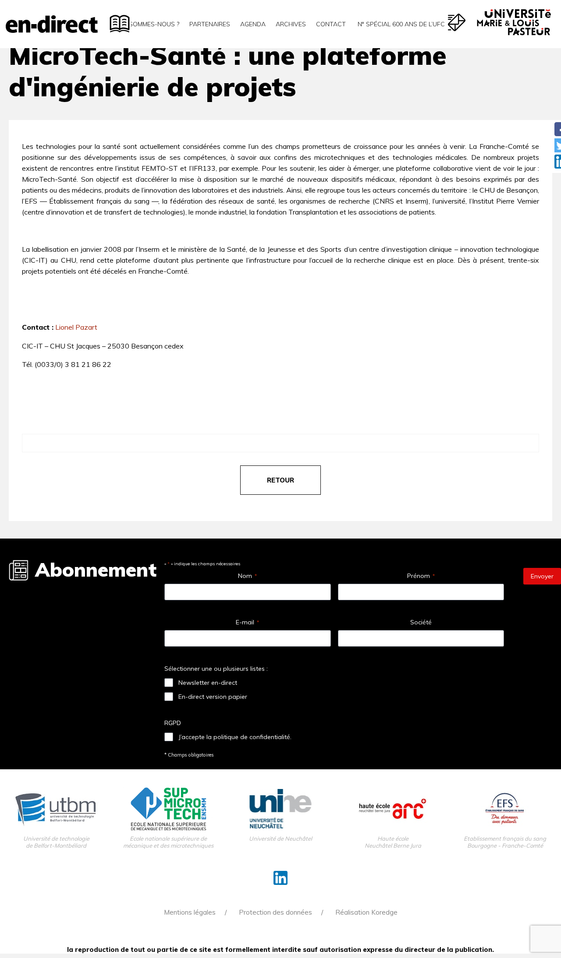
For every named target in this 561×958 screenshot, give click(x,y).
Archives (291, 24)
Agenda (253, 24)
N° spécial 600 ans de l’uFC (400, 24)
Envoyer (542, 576)
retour (280, 480)
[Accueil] (52, 24)
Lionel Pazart (76, 327)
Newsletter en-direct (207, 683)
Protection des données (275, 912)
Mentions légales (190, 912)
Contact (331, 24)
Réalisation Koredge (366, 912)
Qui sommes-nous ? (148, 24)
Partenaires (209, 24)
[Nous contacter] (456, 22)
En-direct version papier (212, 697)
